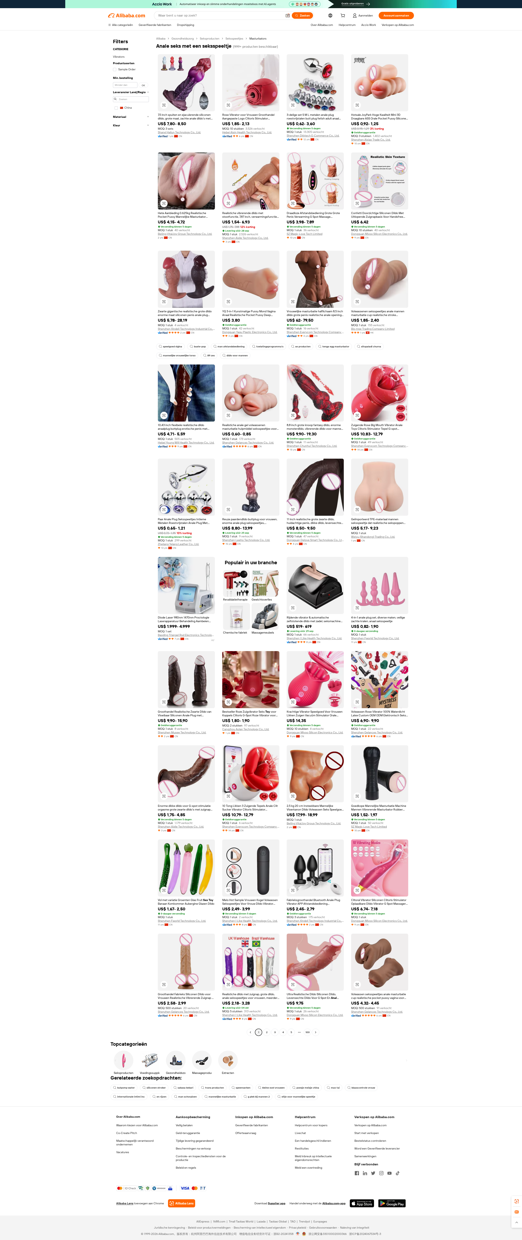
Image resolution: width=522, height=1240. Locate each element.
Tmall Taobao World (241, 1221)
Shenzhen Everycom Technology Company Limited (315, 332)
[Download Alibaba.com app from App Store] (362, 1203)
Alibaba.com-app (334, 1203)
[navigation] (131, 536)
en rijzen (161, 1096)
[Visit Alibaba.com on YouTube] (389, 1173)
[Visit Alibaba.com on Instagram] (381, 1173)
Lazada (261, 1221)
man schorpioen (187, 1096)
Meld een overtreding (308, 1167)
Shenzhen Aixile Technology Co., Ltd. (245, 238)
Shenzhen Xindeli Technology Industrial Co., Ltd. (186, 328)
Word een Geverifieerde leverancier (377, 1148)
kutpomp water (126, 1087)
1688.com (219, 1221)
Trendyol (304, 1221)
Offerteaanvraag (245, 1133)
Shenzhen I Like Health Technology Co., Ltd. (314, 638)
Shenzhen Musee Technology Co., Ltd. (182, 732)
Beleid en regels (186, 1167)
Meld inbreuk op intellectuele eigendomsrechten (313, 1158)
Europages (320, 1221)
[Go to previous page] (250, 1032)
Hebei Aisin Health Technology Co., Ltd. (247, 132)
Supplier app (276, 1203)
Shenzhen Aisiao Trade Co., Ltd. (370, 139)
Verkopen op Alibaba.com (370, 1125)
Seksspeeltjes (234, 38)
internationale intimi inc (131, 1096)
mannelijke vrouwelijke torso (179, 355)
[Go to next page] (315, 1032)
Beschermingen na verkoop (193, 1148)
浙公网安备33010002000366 (328, 1234)
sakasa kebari (185, 1087)
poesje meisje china (307, 1087)
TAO (292, 1221)
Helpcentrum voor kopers (311, 1125)
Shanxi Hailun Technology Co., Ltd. (179, 132)
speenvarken (243, 1087)
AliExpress (202, 1221)
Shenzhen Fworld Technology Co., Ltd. (375, 638)
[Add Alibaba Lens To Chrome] (181, 1203)
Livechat (300, 1133)
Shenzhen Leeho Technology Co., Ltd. (246, 540)
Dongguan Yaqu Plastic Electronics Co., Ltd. (249, 332)
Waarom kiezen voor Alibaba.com (137, 1125)
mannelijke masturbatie (222, 1096)
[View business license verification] (298, 1234)
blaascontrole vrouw (363, 1087)
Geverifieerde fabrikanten (251, 1125)
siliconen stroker (156, 1087)
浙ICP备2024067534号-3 (365, 1234)
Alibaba (160, 38)
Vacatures (122, 1152)
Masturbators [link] (258, 38)
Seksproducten (209, 38)
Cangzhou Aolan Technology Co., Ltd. (245, 729)
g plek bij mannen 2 (259, 1096)
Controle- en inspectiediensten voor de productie (201, 1158)
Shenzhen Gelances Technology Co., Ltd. (248, 442)
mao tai (335, 1087)
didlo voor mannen (237, 355)
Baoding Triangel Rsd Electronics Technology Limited (186, 635)
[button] (287, 15)
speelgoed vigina (172, 346)
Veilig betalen (184, 1125)
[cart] (344, 16)
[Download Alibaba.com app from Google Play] (392, 1203)
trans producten (214, 1087)
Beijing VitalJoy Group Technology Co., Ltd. (185, 233)
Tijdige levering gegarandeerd (194, 1140)
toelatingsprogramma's (269, 346)
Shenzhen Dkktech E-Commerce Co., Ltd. (313, 135)
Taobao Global (278, 1221)
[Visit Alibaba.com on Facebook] (356, 1173)
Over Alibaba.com (128, 1116)
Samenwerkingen (365, 1156)
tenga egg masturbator (335, 346)
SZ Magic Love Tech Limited (304, 233)
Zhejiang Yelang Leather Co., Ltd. (178, 544)
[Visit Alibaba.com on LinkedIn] (365, 1173)
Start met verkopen (366, 1133)
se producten (303, 346)
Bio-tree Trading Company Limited (373, 328)
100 (307, 1032)
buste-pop (200, 346)
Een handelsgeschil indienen (313, 1140)
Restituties (302, 1148)
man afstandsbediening (231, 346)
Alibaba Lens (124, 1203)
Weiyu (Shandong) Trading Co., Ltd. (373, 536)
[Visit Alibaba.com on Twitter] (373, 1173)
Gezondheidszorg (182, 38)
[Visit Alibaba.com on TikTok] (397, 1173)
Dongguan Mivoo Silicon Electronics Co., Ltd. (379, 233)
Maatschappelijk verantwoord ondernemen (135, 1142)
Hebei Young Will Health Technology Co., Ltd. (186, 442)
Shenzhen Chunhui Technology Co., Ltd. (312, 445)
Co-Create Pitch (126, 1133)
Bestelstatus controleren (370, 1140)
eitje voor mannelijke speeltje (298, 1096)
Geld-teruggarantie (188, 1133)
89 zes (211, 355)
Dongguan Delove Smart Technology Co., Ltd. (315, 540)
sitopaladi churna (371, 346)
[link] (516, 1201)
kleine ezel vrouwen (273, 1087)
